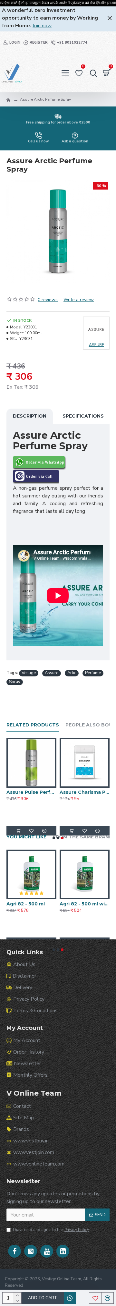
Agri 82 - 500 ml (25, 904)
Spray (14, 682)
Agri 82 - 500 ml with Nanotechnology (85, 904)
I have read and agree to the (51, 1229)
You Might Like (26, 837)
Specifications (83, 416)
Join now (42, 25)
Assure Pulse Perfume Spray (31, 792)
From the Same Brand (83, 837)
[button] (54, 838)
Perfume (93, 673)
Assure (51, 673)
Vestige (29, 673)
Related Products (32, 725)
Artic (71, 673)
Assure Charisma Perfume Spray (85, 792)
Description (29, 416)
